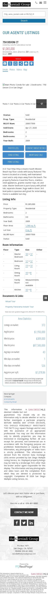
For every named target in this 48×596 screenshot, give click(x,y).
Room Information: (13, 245)
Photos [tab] (12, 69)
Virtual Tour (10, 301)
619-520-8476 (9, 399)
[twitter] (24, 523)
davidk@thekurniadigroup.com (24, 554)
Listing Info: (9, 199)
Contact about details (36, 148)
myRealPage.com (24, 567)
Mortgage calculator (36, 155)
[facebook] (17, 523)
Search (24, 21)
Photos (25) (13, 148)
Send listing (13, 154)
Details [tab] (5, 69)
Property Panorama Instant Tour (19, 306)
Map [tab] (25, 69)
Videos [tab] (19, 69)
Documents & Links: (13, 296)
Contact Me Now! (24, 512)
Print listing (13, 161)
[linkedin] (31, 523)
